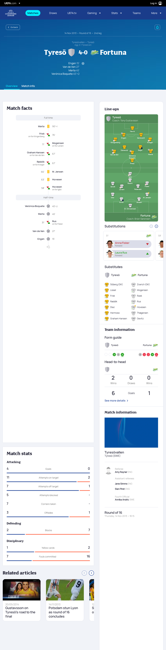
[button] (94, 13)
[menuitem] (34, 13)
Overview (12, 86)
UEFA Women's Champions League (11, 13)
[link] (33, 13)
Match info (28, 86)
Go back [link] (14, 27)
